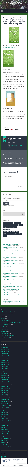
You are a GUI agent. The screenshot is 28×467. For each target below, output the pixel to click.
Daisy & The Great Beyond (8, 222)
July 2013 (4, 442)
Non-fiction (15, 227)
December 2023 (5, 355)
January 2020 (5, 379)
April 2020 (4, 373)
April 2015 (4, 427)
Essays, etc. (16, 225)
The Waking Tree (20, 155)
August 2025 (5, 347)
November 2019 (5, 384)
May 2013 (4, 444)
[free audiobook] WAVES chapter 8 (11, 260)
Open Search (25, 11)
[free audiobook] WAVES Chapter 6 (11, 266)
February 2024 (5, 351)
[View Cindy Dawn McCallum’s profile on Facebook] (2, 457)
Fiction (14, 155)
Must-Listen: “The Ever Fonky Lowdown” (12, 298)
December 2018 (5, 399)
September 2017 (6, 414)
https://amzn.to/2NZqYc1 (9, 47)
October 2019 (5, 386)
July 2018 (4, 410)
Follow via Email (7, 194)
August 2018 (5, 407)
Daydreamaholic (8, 155)
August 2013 (5, 440)
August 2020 (5, 366)
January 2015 (5, 429)
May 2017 (4, 416)
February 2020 (5, 377)
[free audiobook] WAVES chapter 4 (11, 273)
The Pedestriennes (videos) (8, 233)
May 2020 (4, 371)
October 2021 (5, 360)
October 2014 (5, 433)
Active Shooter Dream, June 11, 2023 (11, 286)
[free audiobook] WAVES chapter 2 (11, 279)
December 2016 (5, 421)
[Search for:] (14, 214)
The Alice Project (7, 229)
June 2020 (4, 368)
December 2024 (5, 349)
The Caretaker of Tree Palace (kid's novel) (11, 231)
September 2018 (6, 405)
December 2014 (5, 431)
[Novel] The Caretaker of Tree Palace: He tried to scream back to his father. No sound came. (14, 163)
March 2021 (5, 362)
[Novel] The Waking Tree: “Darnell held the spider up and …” (14, 159)
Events (21, 225)
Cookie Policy (4, 461)
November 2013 (5, 438)
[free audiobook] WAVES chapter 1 (11, 283)
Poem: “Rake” (7, 292)
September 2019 (6, 388)
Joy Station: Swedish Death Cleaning (11, 247)
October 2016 (5, 425)
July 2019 (4, 392)
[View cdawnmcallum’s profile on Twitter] (5, 457)
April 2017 (4, 418)
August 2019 (5, 390)
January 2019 (5, 397)
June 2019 (4, 395)
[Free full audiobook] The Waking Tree (11, 250)
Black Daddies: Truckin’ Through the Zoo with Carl (14, 301)
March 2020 (5, 375)
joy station (9, 227)
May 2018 (4, 412)
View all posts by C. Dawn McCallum (15, 146)
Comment (19, 186)
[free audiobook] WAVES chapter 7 (11, 263)
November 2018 (5, 401)
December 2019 (5, 381)
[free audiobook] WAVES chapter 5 (11, 270)
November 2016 (5, 423)
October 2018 (5, 403)
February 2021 (5, 364)
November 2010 (5, 446)
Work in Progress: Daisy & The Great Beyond (13, 294)
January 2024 (5, 353)
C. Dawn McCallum (14, 3)
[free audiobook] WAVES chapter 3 (11, 276)
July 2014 (4, 436)
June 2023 (4, 358)
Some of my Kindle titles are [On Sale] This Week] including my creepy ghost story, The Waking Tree (14, 21)
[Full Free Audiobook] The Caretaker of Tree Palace (14, 253)
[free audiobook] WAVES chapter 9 (11, 257)
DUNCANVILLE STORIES (8, 225)
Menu (4, 11)
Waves (5, 235)
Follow (6, 203)
